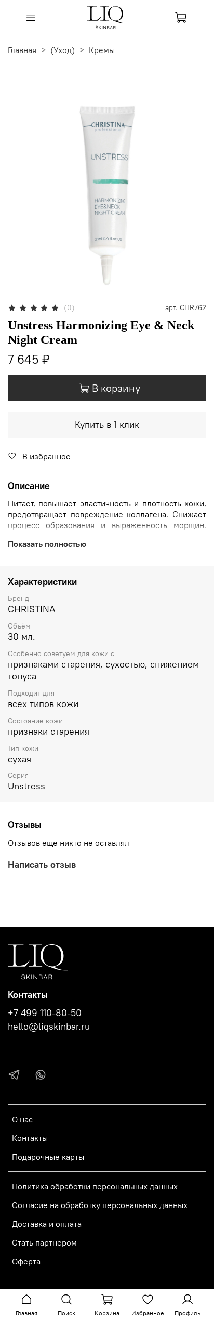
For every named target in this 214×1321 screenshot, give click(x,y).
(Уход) (62, 50)
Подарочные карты (48, 1156)
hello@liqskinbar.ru (49, 1026)
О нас (22, 1119)
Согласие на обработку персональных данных (100, 1205)
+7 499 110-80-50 (45, 1013)
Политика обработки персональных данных (95, 1186)
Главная (22, 50)
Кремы (102, 50)
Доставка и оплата (47, 1224)
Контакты (30, 1138)
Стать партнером (44, 1242)
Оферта (26, 1261)
